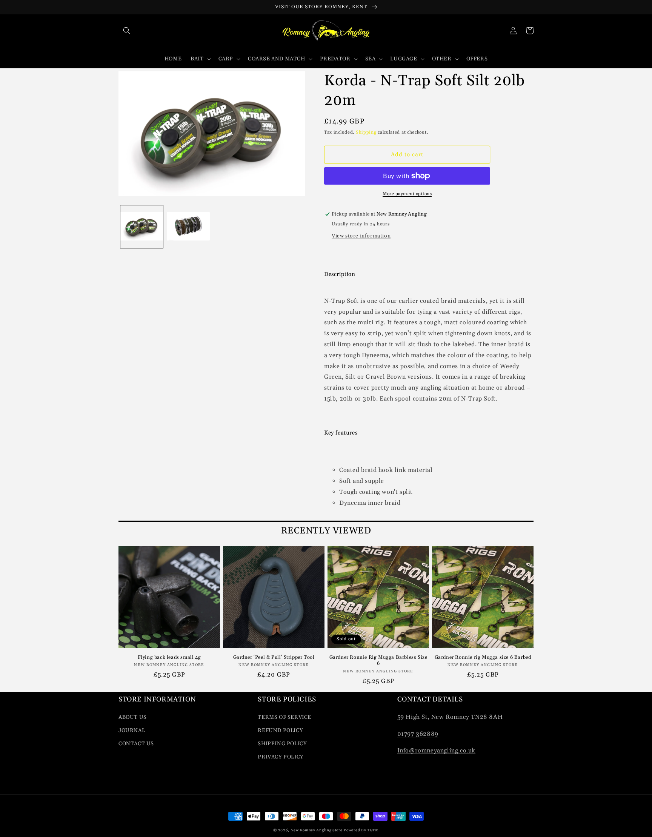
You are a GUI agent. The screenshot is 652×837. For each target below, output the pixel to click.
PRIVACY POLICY (280, 757)
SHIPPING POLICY (282, 743)
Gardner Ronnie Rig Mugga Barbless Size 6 (378, 660)
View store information (361, 236)
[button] (126, 30)
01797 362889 (417, 734)
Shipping (366, 132)
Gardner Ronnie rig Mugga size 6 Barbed (483, 657)
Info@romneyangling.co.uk (436, 750)
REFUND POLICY (280, 730)
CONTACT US (136, 743)
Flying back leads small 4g (169, 657)
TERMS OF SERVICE (284, 717)
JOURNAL (131, 730)
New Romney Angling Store (317, 830)
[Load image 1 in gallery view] (141, 226)
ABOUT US (132, 717)
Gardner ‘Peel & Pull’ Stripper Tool (274, 657)
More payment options (407, 194)
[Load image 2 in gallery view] (188, 226)
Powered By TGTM (361, 830)
